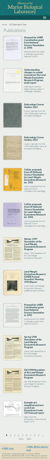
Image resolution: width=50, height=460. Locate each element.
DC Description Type (17, 24)
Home (4, 24)
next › (21, 438)
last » (29, 438)
